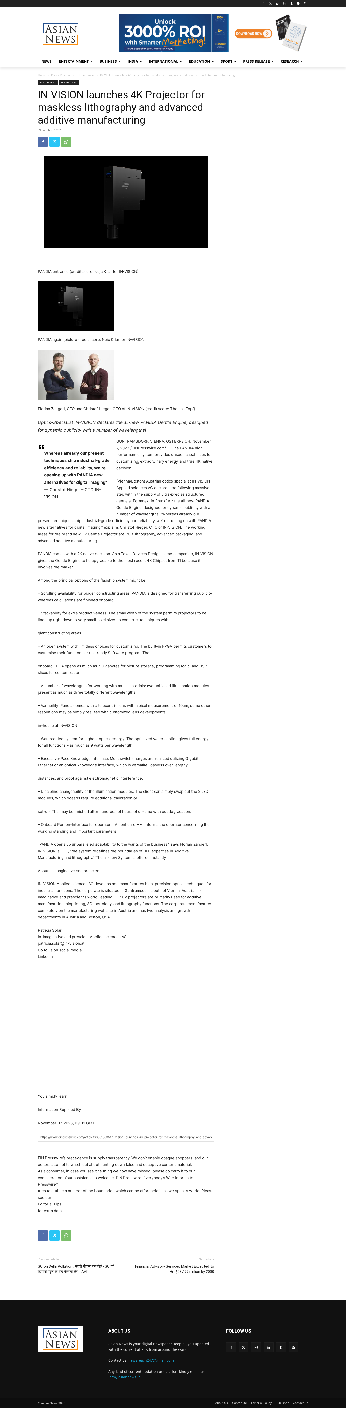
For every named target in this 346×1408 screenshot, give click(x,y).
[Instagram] (277, 4)
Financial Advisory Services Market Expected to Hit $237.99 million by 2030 (174, 1269)
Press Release (61, 75)
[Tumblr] (291, 4)
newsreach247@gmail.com (151, 1360)
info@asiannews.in (124, 1377)
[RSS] (305, 4)
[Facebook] (263, 4)
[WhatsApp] (66, 142)
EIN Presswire (85, 75)
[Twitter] (270, 4)
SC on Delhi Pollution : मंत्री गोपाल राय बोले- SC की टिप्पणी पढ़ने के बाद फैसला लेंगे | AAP (76, 1269)
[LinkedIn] (284, 4)
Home (42, 75)
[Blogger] (298, 4)
